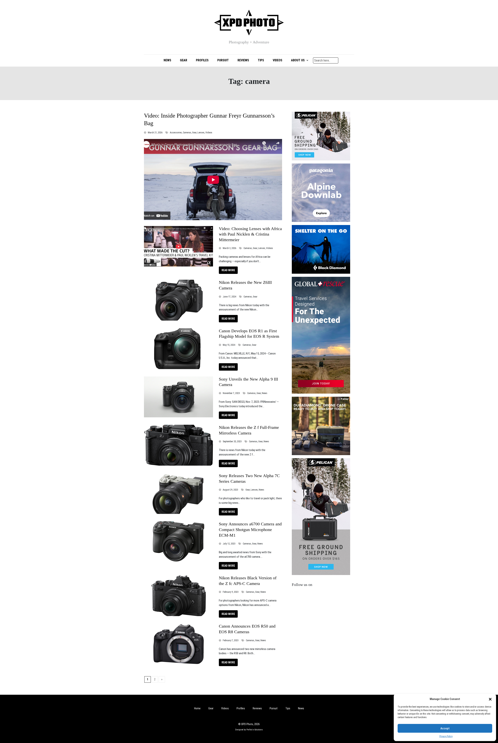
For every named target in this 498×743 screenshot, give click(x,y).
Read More (228, 270)
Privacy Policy (445, 736)
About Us (298, 60)
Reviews (243, 60)
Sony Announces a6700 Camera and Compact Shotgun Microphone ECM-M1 (250, 529)
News (167, 60)
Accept (445, 728)
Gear (183, 60)
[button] (490, 699)
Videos (277, 60)
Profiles (202, 60)
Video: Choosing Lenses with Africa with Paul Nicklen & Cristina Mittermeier (250, 234)
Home (197, 708)
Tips (261, 60)
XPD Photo (247, 724)
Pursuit (223, 60)
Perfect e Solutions (254, 729)
